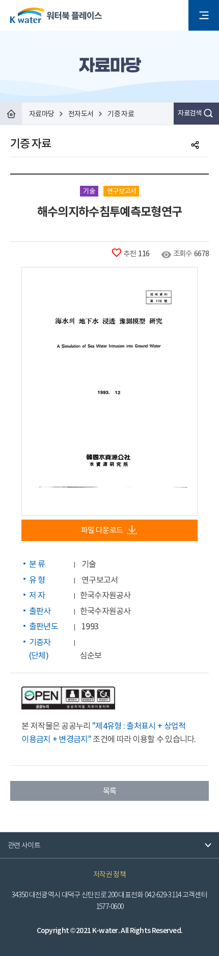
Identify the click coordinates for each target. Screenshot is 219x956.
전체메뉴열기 (203, 15)
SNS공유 (195, 145)
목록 (110, 791)
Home (11, 114)
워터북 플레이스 (56, 15)
